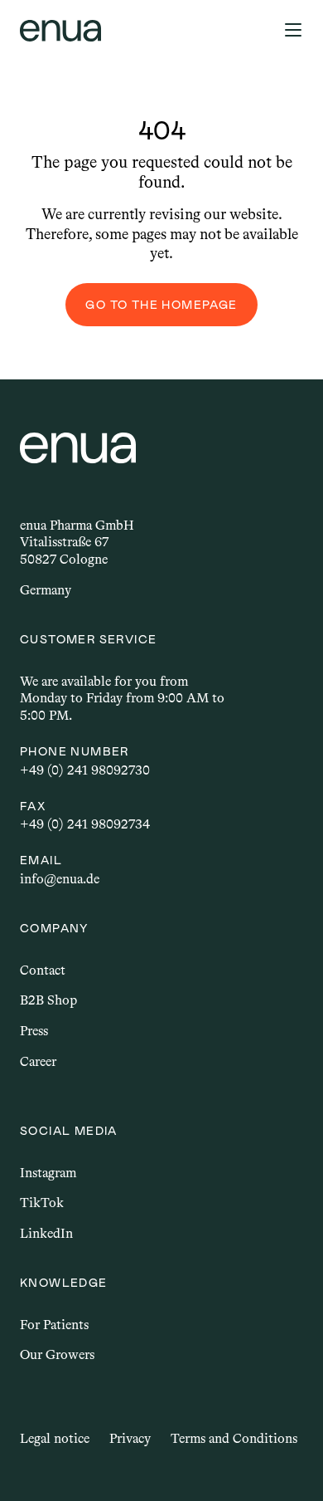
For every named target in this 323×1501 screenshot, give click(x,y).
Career (38, 1061)
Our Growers (57, 1354)
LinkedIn (46, 1233)
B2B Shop (48, 1000)
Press (34, 1031)
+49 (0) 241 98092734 (85, 824)
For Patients (54, 1324)
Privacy (130, 1438)
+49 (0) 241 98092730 (85, 770)
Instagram (48, 1173)
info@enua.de (59, 879)
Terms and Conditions (234, 1438)
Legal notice (54, 1438)
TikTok (42, 1202)
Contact (42, 970)
